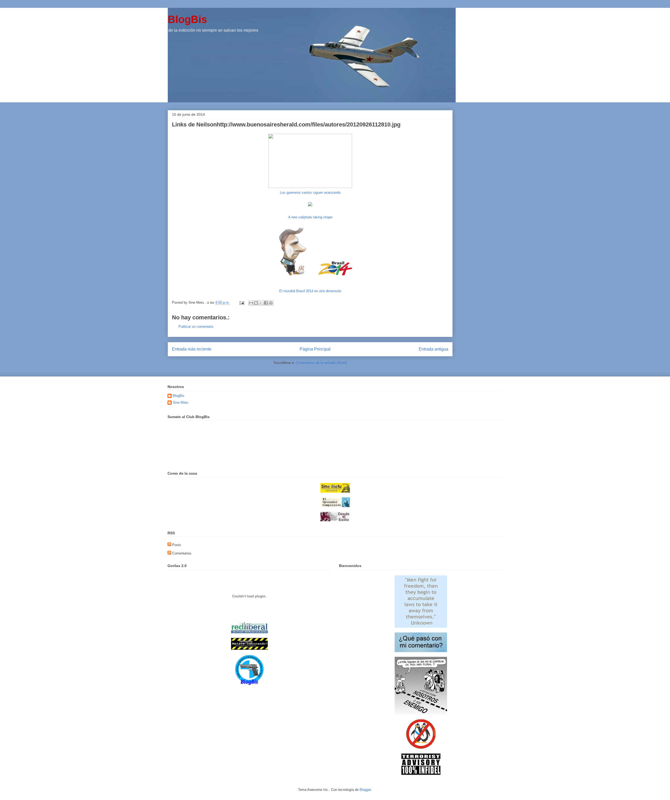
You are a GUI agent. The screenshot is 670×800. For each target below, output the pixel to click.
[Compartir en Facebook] (266, 302)
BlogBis (187, 19)
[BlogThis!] (256, 302)
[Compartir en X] (261, 302)
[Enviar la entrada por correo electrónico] (241, 302)
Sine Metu (180, 402)
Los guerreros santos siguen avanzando (310, 193)
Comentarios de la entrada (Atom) (321, 363)
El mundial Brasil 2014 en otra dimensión (310, 291)
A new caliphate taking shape (310, 217)
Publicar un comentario (195, 327)
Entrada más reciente (191, 349)
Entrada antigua (433, 349)
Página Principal (315, 349)
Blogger (365, 790)
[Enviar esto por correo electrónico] (251, 302)
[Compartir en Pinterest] (270, 302)
